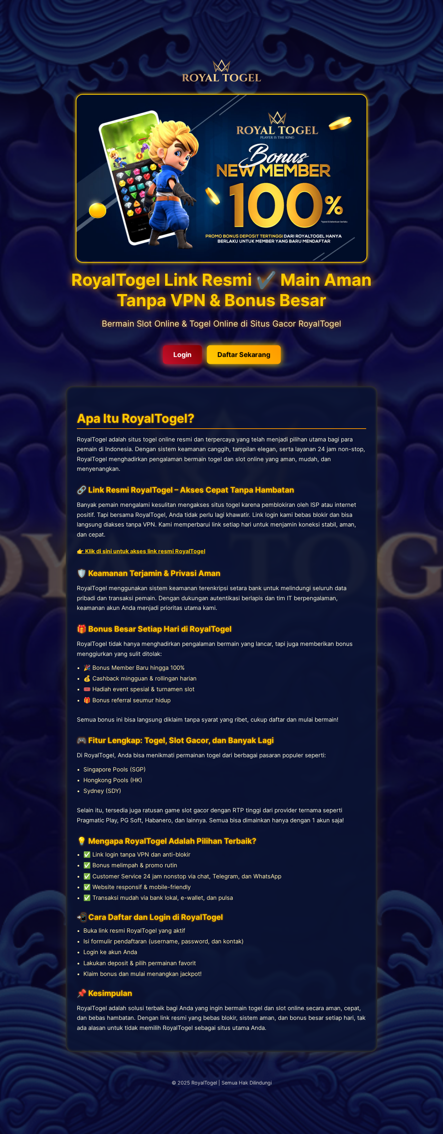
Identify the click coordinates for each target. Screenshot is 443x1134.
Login (182, 354)
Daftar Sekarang (243, 354)
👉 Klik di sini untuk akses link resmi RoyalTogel (141, 551)
